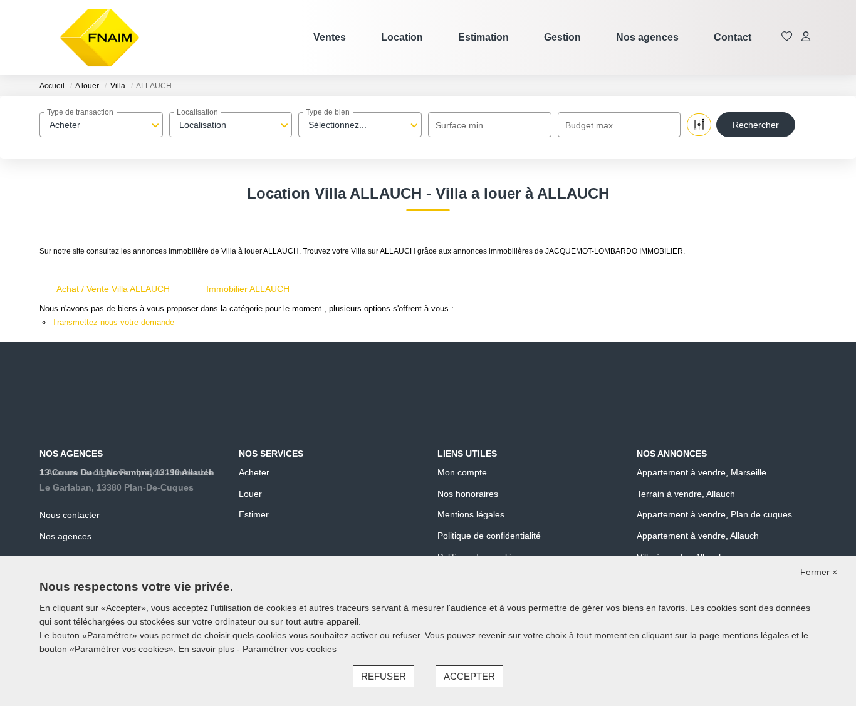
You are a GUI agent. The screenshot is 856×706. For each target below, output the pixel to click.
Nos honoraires (467, 494)
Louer (250, 494)
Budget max (589, 125)
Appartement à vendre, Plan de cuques (714, 514)
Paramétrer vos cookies (290, 649)
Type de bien (328, 112)
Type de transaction (80, 112)
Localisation (197, 112)
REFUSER (383, 676)
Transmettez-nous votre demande (113, 322)
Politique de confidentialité (489, 536)
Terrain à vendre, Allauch (686, 494)
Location (402, 37)
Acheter (254, 472)
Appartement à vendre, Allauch (698, 536)
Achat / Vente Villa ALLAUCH (113, 289)
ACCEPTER (469, 676)
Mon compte (462, 472)
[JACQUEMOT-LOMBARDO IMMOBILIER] (99, 37)
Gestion (562, 37)
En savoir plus (208, 649)
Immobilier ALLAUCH (248, 289)
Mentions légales (470, 514)
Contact (732, 37)
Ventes (329, 37)
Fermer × (818, 572)
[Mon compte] (805, 37)
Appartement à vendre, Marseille (701, 472)
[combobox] (101, 125)
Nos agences (647, 37)
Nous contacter (69, 515)
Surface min (459, 125)
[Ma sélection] (787, 37)
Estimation (483, 37)
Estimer (254, 514)
